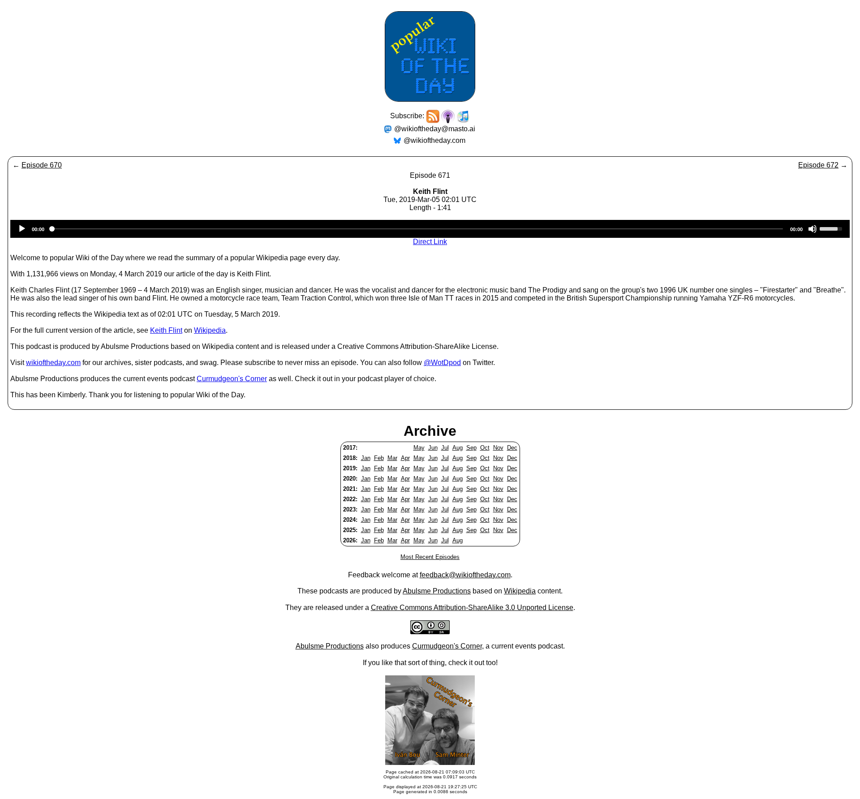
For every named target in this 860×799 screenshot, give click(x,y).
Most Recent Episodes (430, 557)
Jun (433, 447)
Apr (405, 458)
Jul (445, 447)
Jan (365, 458)
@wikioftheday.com (434, 140)
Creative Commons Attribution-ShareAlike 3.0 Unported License (472, 607)
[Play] (21, 228)
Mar (392, 458)
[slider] (832, 228)
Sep (471, 447)
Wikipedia (210, 330)
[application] (430, 229)
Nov (498, 447)
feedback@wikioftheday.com (465, 575)
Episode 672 (818, 165)
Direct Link (430, 241)
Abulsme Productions (437, 591)
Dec (512, 447)
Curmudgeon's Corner (232, 378)
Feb (379, 458)
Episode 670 (42, 165)
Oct (485, 447)
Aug (457, 447)
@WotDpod (442, 362)
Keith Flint (166, 330)
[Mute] (812, 228)
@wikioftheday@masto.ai (434, 129)
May (419, 447)
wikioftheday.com (53, 362)
